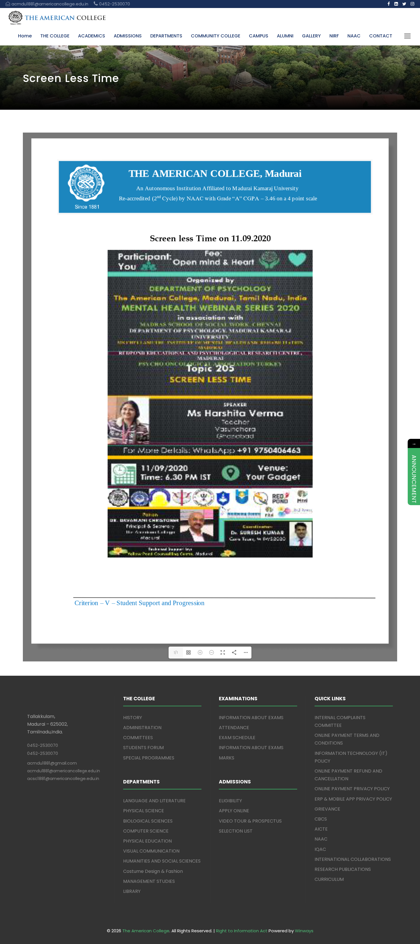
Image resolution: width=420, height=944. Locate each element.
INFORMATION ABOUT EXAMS (251, 725)
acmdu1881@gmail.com (52, 770)
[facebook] (388, 4)
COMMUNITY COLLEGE (215, 36)
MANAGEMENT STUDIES (149, 888)
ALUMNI (285, 36)
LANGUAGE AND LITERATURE (154, 808)
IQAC (320, 856)
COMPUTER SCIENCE (146, 838)
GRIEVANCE (327, 816)
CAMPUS (258, 36)
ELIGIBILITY (230, 808)
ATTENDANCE (234, 735)
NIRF (334, 36)
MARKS (226, 765)
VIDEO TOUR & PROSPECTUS (250, 828)
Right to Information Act (241, 938)
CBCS (321, 826)
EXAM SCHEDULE (237, 745)
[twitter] (404, 4)
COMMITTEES (138, 745)
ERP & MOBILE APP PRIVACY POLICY (353, 806)
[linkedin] (396, 4)
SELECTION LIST (236, 838)
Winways (304, 938)
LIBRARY (132, 898)
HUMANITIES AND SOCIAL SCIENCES (162, 868)
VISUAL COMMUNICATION (151, 858)
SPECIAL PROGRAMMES (148, 765)
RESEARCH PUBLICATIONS (343, 876)
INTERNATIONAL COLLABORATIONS (353, 866)
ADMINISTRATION (142, 735)
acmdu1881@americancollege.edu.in (63, 778)
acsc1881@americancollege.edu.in (63, 786)
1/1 (176, 659)
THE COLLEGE (54, 36)
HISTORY (132, 725)
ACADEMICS (91, 36)
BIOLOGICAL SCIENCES (148, 828)
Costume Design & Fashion (153, 878)
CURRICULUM (329, 886)
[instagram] (412, 4)
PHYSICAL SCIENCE (143, 818)
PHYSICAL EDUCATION (147, 848)
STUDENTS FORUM (143, 755)
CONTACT (380, 36)
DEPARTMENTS (166, 36)
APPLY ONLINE (234, 818)
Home (25, 36)
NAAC (354, 36)
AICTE (321, 836)
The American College (145, 938)
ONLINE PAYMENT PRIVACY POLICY (352, 796)
